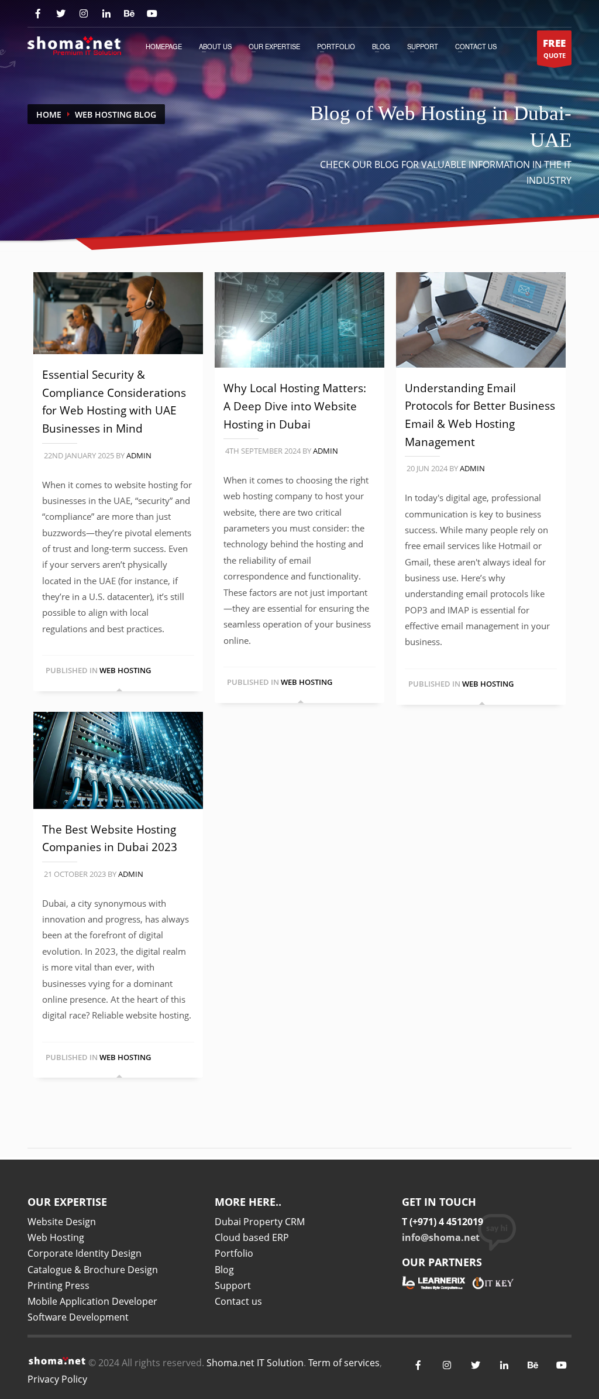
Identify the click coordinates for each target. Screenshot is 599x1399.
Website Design (61, 1221)
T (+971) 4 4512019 (442, 1221)
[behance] (129, 14)
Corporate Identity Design (84, 1253)
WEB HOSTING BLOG (115, 114)
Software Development (78, 1317)
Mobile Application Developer (92, 1301)
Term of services (344, 1362)
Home (48, 114)
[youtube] (152, 14)
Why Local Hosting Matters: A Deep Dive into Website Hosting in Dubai (294, 405)
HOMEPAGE (164, 46)
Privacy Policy (57, 1379)
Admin (139, 455)
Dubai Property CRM (260, 1221)
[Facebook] (37, 14)
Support (422, 46)
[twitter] (475, 1365)
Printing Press (58, 1285)
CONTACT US (476, 46)
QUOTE (554, 48)
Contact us (238, 1301)
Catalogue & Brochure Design (92, 1269)
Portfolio (336, 46)
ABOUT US (215, 46)
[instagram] (83, 14)
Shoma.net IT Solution (255, 1362)
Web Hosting (125, 670)
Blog (381, 46)
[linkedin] (504, 1365)
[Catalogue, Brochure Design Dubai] (74, 45)
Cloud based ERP (252, 1237)
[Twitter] (60, 14)
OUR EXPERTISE (274, 46)
